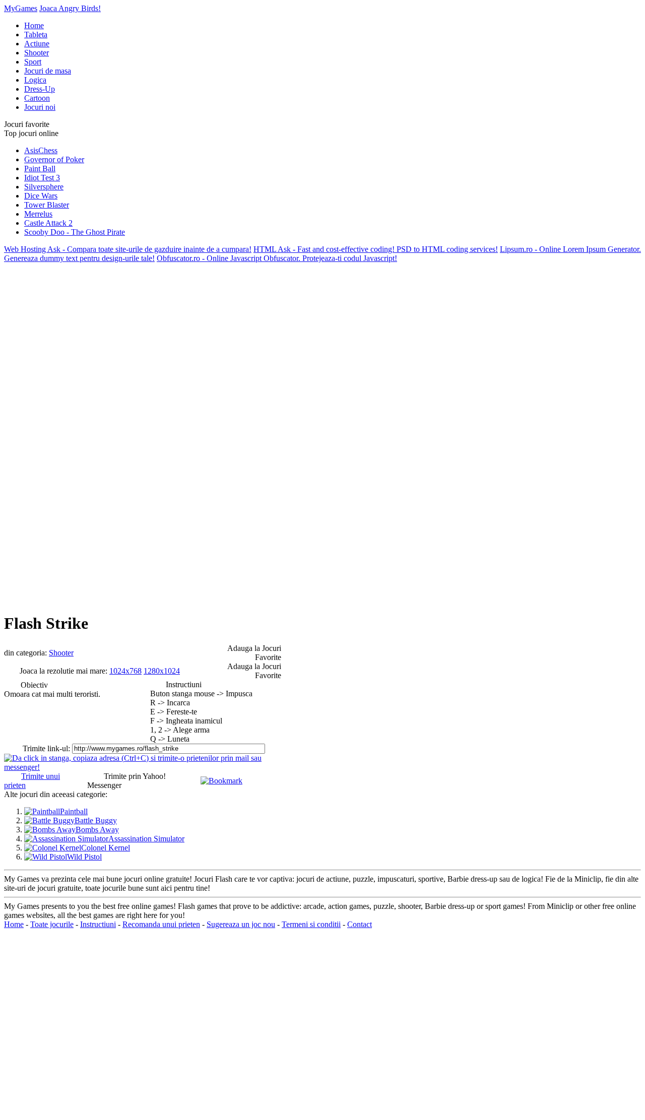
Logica (35, 80)
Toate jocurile (52, 924)
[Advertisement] (44, 414)
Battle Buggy (96, 820)
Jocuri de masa (47, 71)
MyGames (20, 8)
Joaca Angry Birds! (70, 8)
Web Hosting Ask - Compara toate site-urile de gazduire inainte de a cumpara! (127, 249)
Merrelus (38, 214)
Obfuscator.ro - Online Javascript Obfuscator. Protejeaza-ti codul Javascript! (277, 258)
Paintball (74, 811)
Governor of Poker (54, 159)
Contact (359, 924)
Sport (32, 61)
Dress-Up (39, 89)
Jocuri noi (39, 107)
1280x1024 (162, 671)
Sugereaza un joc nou (241, 924)
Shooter (36, 52)
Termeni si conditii (311, 924)
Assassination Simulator (146, 838)
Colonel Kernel (105, 847)
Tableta (35, 34)
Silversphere (43, 186)
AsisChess (40, 150)
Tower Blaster (46, 205)
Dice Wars (40, 195)
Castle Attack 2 (48, 223)
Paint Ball (39, 168)
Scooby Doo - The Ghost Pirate (74, 232)
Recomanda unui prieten (161, 924)
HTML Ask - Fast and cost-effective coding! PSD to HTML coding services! (375, 249)
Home (34, 25)
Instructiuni (98, 924)
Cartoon (37, 98)
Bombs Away (97, 829)
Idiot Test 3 (42, 177)
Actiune (36, 43)
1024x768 (125, 671)
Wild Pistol (84, 856)
